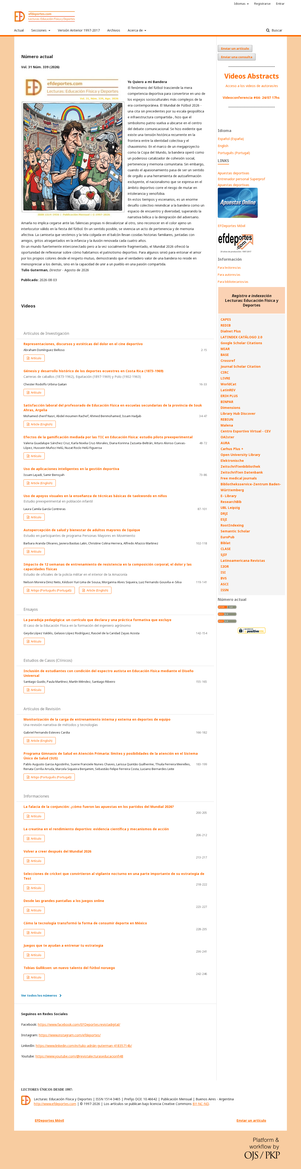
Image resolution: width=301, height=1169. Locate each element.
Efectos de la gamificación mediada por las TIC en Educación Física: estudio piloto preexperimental (108, 437)
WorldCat (228, 384)
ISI (223, 572)
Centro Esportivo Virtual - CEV (246, 431)
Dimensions (230, 407)
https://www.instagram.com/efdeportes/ (70, 1035)
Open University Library (240, 454)
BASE (225, 354)
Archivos (113, 30)
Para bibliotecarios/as (233, 281)
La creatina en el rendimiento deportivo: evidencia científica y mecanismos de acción (96, 829)
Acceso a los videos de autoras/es (252, 86)
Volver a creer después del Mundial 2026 (57, 851)
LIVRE (225, 378)
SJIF (224, 554)
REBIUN (227, 419)
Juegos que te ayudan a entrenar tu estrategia (63, 945)
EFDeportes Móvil (231, 225)
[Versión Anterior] (236, 252)
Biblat (225, 543)
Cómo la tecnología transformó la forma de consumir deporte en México (85, 923)
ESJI (224, 519)
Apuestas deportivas (233, 173)
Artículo (35, 358)
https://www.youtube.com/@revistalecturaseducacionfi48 (79, 1056)
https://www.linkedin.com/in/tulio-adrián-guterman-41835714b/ (84, 1045)
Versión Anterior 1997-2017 (79, 30)
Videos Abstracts (251, 76)
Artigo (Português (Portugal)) (50, 590)
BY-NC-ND (201, 1103)
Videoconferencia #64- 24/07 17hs (251, 97)
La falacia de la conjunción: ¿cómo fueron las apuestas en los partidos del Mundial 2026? (99, 806)
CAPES (226, 319)
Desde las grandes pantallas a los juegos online (64, 900)
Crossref (228, 360)
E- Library (229, 496)
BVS (224, 578)
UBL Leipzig (230, 507)
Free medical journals (239, 478)
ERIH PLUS (229, 396)
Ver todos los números (39, 995)
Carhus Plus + (232, 449)
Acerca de (136, 30)
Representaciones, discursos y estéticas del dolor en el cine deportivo (83, 344)
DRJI (224, 513)
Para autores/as (229, 274)
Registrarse (262, 3)
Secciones (39, 30)
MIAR (225, 349)
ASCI (225, 584)
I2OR (225, 566)
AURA (225, 443)
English (223, 146)
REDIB (226, 325)
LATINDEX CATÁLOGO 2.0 (241, 337)
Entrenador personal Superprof (241, 179)
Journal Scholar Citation (241, 366)
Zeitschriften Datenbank (242, 472)
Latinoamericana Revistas (243, 560)
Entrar (280, 3)
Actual (19, 30)
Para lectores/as (229, 267)
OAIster (227, 437)
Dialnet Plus (231, 331)
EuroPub (227, 537)
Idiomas (240, 3)
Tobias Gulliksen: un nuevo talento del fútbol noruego (69, 968)
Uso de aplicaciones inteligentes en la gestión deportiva (71, 469)
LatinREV (228, 390)
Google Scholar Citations (241, 343)
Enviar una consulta (236, 57)
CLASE (226, 549)
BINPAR (227, 401)
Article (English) (41, 424)
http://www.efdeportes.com (55, 1103)
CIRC (225, 372)
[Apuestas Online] (238, 216)
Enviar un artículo (235, 48)
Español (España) (231, 138)
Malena (227, 425)
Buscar (276, 30)
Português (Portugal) (234, 153)
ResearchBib (231, 501)
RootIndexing (232, 525)
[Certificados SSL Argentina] (251, 633)
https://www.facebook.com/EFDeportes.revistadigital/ (79, 1024)
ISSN (225, 590)
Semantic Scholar (235, 531)
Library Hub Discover (238, 413)
